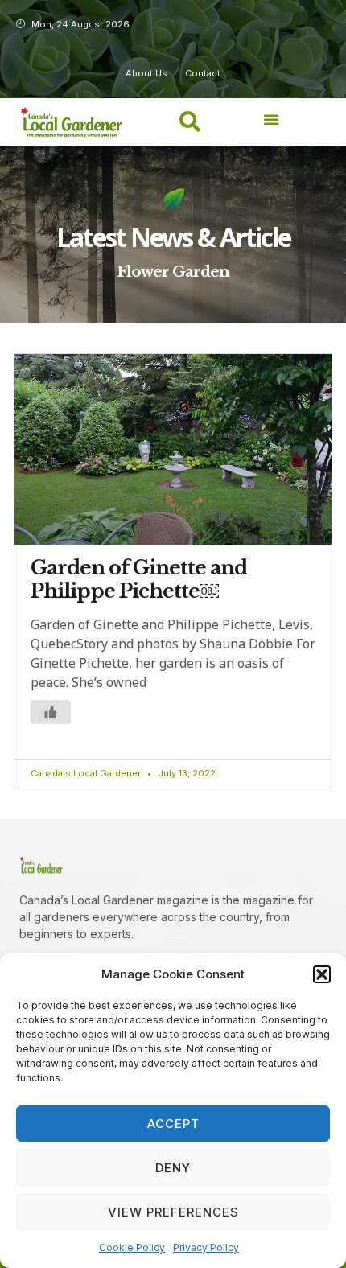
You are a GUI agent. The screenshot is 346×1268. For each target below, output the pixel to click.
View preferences (173, 1212)
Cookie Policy (132, 1247)
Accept (173, 1123)
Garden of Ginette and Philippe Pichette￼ (139, 579)
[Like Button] (51, 712)
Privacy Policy (206, 1247)
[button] (322, 974)
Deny (173, 1167)
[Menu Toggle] (271, 119)
